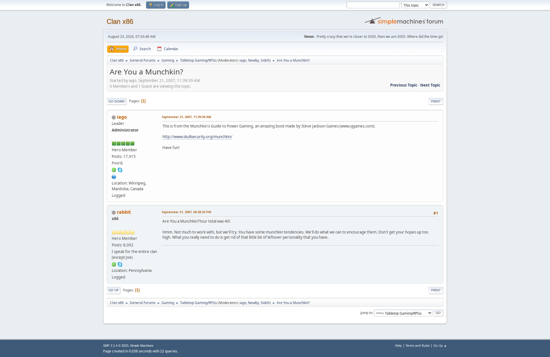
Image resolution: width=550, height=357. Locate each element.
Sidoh (265, 60)
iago (242, 60)
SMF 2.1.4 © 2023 (115, 345)
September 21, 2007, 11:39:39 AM (186, 117)
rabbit (124, 212)
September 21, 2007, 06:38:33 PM (186, 212)
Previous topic (403, 85)
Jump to (366, 312)
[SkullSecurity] (114, 176)
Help (398, 345)
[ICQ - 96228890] (114, 169)
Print (436, 101)
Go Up (114, 290)
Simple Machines (142, 345)
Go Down (117, 101)
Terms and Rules (418, 345)
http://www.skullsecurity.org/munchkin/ (197, 136)
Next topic (430, 85)
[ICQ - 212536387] (114, 263)
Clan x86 (120, 21)
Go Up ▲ (440, 345)
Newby (253, 60)
